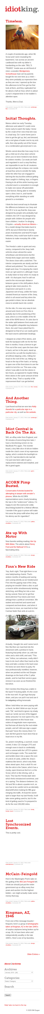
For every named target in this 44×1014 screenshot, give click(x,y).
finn (7, 108)
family (32, 809)
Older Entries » (33, 954)
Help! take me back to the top (15, 1005)
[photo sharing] (22, 49)
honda (35, 386)
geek (32, 471)
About (7, 964)
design (33, 555)
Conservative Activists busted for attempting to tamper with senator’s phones (20, 493)
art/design (34, 107)
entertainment (9, 864)
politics (33, 521)
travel (11, 811)
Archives (16, 964)
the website (31, 412)
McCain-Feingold (27, 882)
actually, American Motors (25, 224)
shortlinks (8, 523)
